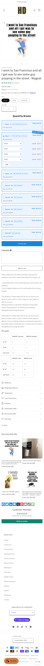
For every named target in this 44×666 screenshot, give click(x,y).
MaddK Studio (8, 577)
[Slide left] (17, 64)
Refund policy (35, 655)
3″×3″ (5, 100)
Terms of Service (9, 558)
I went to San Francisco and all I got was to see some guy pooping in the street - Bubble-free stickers (11, 462)
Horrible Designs (14, 655)
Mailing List (8, 568)
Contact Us (7, 545)
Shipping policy (33, 658)
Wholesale (7, 595)
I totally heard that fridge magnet (31, 460)
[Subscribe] (32, 612)
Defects (6, 590)
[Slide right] (26, 64)
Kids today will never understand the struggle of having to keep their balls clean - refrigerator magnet (32, 493)
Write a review (22, 521)
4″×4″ (14, 100)
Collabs (6, 600)
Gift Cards (7, 572)
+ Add (6, 164)
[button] (4, 10)
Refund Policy (8, 563)
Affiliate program (9, 581)
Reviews (6, 586)
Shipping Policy (9, 554)
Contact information (22, 661)
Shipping (4, 89)
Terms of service (22, 658)
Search (6, 540)
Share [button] (5, 425)
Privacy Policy (8, 549)
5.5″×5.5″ (24, 100)
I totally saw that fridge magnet (10, 491)
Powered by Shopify (24, 655)
